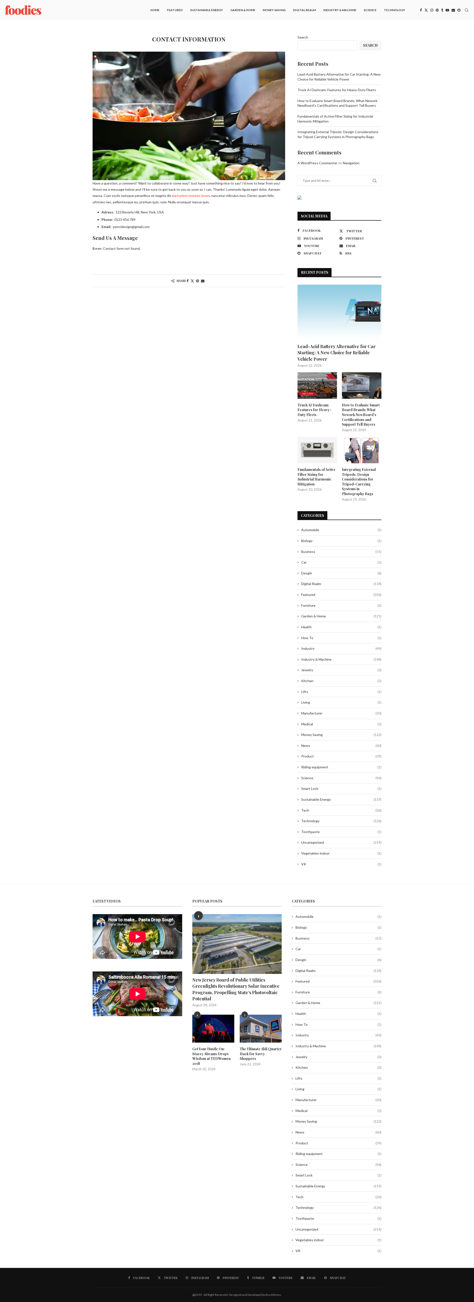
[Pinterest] (437, 10)
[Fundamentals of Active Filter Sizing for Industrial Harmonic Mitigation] (317, 450)
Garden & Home (242, 10)
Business (341, 551)
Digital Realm (304, 10)
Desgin (341, 573)
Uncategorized (341, 842)
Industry (341, 648)
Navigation (351, 163)
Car (341, 562)
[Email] (453, 10)
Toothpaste (341, 832)
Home (154, 10)
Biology (341, 541)
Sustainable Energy (206, 10)
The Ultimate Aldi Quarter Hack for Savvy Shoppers (261, 1054)
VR (341, 864)
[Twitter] (426, 10)
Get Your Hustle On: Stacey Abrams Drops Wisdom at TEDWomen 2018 (211, 1056)
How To (341, 638)
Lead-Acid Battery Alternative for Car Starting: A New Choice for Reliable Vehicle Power (336, 352)
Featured (175, 10)
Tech (341, 810)
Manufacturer (341, 713)
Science (370, 10)
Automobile (341, 530)
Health (341, 627)
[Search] (466, 10)
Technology (394, 10)
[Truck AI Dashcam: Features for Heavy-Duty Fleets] (317, 385)
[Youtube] (447, 10)
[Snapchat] (458, 10)
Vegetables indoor (341, 853)
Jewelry (341, 670)
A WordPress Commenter (317, 163)
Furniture (341, 605)
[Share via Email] (202, 281)
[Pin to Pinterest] (197, 281)
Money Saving (274, 10)
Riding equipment (341, 767)
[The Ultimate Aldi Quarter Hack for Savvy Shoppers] (261, 1029)
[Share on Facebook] (188, 281)
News (341, 745)
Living (341, 702)
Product (341, 756)
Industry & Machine (339, 10)
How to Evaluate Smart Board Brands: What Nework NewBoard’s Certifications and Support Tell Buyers (361, 415)
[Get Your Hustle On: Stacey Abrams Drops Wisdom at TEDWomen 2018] (213, 1029)
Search (302, 37)
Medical (341, 724)
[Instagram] (431, 10)
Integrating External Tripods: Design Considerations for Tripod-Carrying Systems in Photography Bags (359, 481)
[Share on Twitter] (192, 281)
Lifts (341, 692)
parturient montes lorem (191, 195)
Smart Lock (341, 788)
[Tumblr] (442, 10)
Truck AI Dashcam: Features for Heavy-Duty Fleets (336, 90)
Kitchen (341, 681)
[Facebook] (421, 10)
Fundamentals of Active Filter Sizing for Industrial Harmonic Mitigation (316, 476)
